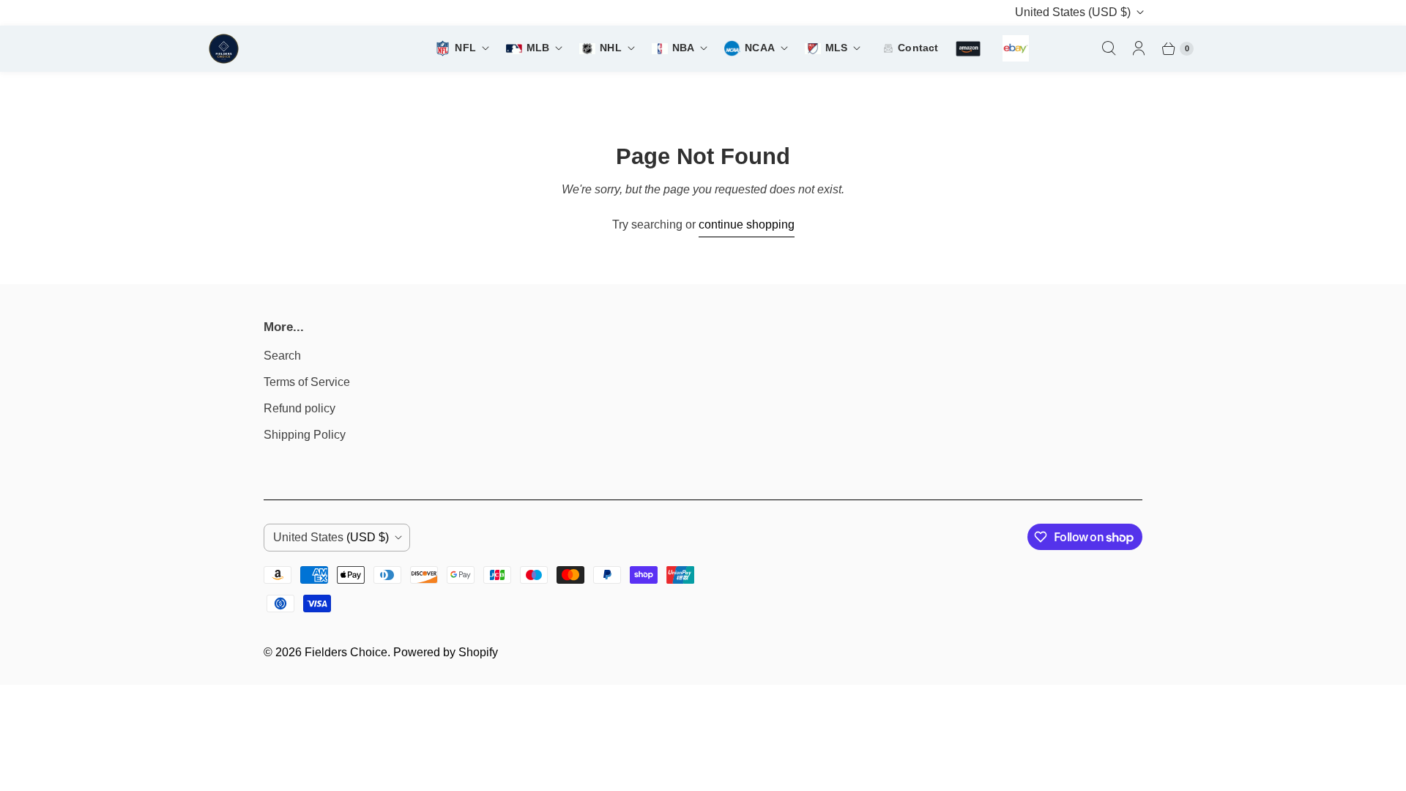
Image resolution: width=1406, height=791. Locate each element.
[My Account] (1139, 48)
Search (282, 355)
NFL (465, 47)
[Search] (1109, 48)
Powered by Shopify (445, 652)
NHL (610, 47)
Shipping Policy (305, 434)
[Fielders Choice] (281, 48)
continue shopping (747, 224)
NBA (683, 47)
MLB (538, 47)
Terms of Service (307, 382)
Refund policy (299, 408)
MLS (836, 47)
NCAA (760, 47)
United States (1073, 12)
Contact (918, 47)
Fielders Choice (346, 652)
